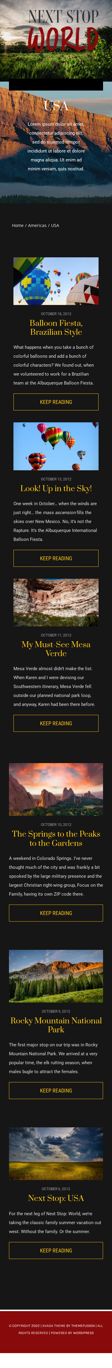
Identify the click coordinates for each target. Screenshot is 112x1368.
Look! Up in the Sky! (56, 489)
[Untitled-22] (63, 10)
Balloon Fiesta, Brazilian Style (56, 327)
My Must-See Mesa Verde (56, 649)
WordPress (83, 1333)
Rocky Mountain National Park (56, 1025)
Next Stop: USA (56, 1198)
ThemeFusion (83, 1326)
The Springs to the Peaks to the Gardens (56, 838)
